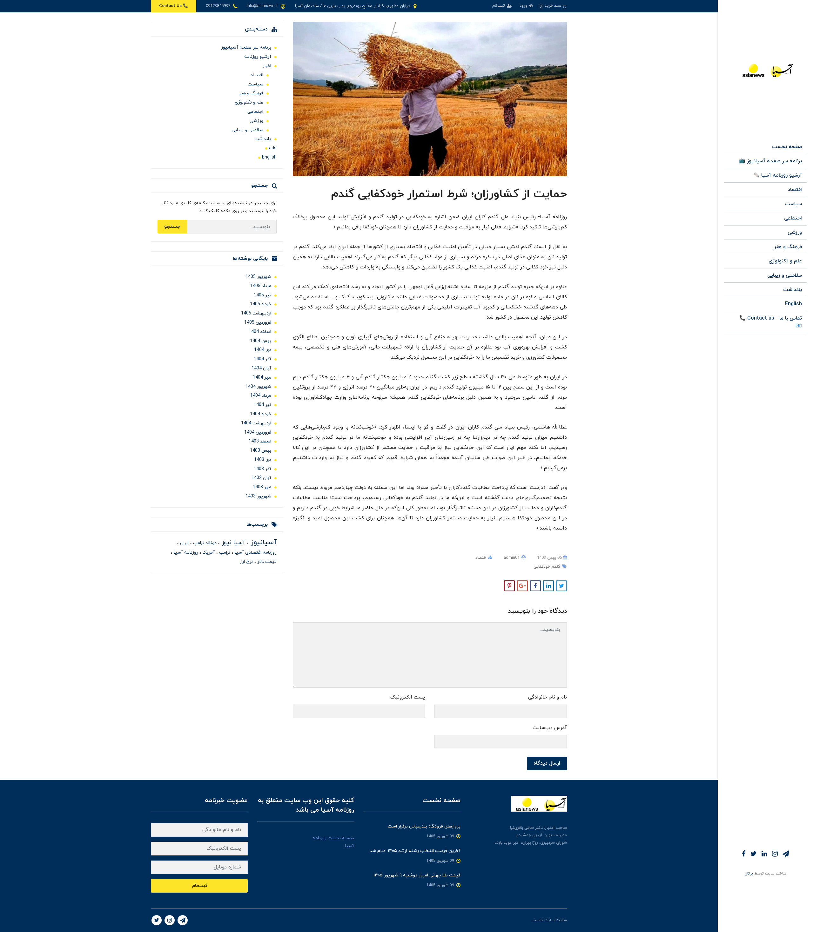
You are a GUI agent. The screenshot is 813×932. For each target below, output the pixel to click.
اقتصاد (795, 189)
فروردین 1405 (257, 323)
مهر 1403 (262, 487)
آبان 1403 (261, 478)
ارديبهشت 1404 (256, 423)
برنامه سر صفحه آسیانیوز (246, 47)
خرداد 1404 (260, 414)
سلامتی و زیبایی (784, 275)
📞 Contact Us (173, 6)
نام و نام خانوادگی (547, 697)
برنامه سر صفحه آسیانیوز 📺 (770, 161)
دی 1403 (262, 460)
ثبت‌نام (499, 6)
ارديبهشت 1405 (256, 313)
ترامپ (224, 553)
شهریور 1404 (258, 387)
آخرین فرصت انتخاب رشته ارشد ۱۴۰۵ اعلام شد (415, 851)
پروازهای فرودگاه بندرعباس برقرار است (424, 826)
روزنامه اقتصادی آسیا (255, 553)
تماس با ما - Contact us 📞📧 (770, 322)
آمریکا (208, 553)
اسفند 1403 (260, 441)
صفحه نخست (787, 146)
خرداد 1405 (260, 304)
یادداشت (792, 289)
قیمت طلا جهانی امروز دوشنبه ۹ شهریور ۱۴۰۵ (416, 875)
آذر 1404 (262, 359)
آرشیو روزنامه (257, 57)
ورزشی (795, 232)
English (793, 304)
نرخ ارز (246, 562)
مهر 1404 (262, 378)
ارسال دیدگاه (547, 763)
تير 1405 (262, 295)
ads (273, 148)
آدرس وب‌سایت (550, 727)
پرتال (749, 873)
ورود (524, 6)
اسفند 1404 (260, 332)
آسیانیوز (262, 542)
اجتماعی (793, 218)
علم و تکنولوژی (785, 261)
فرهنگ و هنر (788, 246)
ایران (184, 543)
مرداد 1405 (260, 286)
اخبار (267, 66)
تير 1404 (262, 405)
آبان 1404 (261, 368)
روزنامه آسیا (185, 553)
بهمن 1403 (260, 451)
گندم (555, 567)
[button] (552, 6)
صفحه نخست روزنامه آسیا (333, 842)
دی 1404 (262, 350)
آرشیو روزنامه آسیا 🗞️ (777, 175)
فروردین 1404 (257, 432)
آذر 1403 (262, 469)
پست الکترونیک (407, 697)
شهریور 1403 (258, 496)
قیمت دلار (266, 562)
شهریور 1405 (258, 277)
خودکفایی (542, 567)
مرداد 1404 (260, 396)
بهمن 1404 (260, 341)
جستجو (172, 226)
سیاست (793, 203)
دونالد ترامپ (204, 543)
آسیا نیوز (232, 542)
